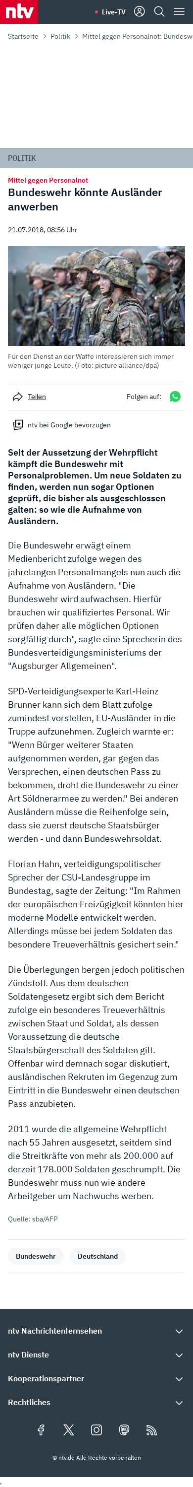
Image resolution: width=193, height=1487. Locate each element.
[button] (96, 308)
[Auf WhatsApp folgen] (175, 396)
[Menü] (179, 12)
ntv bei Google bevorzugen (69, 424)
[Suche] (159, 12)
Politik (60, 36)
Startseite (23, 36)
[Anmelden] (139, 12)
